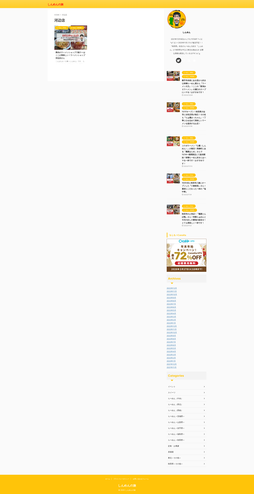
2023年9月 (171, 297)
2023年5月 (171, 310)
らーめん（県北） (175, 404)
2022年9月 (171, 335)
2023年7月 (171, 304)
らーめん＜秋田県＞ (176, 440)
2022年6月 (171, 345)
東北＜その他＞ (174, 458)
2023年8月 (171, 301)
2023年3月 (171, 316)
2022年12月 (172, 326)
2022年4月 (171, 351)
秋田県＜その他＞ (175, 464)
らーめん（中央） (175, 398)
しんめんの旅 (56, 4)
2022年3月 (171, 354)
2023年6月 (171, 307)
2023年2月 (171, 320)
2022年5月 (171, 348)
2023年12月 (172, 288)
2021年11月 (171, 367)
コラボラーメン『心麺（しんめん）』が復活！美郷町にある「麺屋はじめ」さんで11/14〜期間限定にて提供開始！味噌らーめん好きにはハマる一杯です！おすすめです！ (194, 154)
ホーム (107, 479)
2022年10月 (172, 332)
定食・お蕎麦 (173, 446)
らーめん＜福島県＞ (176, 434)
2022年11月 (172, 329)
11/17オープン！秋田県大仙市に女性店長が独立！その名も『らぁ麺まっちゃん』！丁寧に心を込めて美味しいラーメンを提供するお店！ (194, 117)
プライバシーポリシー (121, 479)
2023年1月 (171, 323)
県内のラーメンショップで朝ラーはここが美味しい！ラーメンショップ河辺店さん (70, 55)
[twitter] (178, 60)
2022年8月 (171, 339)
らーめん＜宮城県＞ (176, 416)
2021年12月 (172, 364)
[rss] (189, 60)
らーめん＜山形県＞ (176, 422)
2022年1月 (171, 361)
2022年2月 (171, 358)
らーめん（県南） (175, 410)
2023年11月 (172, 291)
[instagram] (184, 60)
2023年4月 (171, 313)
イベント (171, 386)
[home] (194, 60)
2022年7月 (171, 342)
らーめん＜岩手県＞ (176, 428)
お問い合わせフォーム (141, 479)
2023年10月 (172, 294)
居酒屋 (171, 452)
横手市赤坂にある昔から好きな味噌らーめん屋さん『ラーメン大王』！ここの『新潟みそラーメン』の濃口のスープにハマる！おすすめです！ (194, 86)
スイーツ (171, 392)
